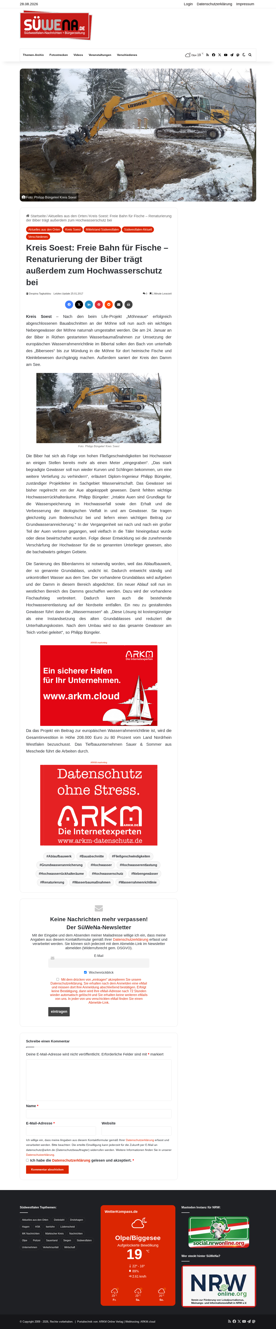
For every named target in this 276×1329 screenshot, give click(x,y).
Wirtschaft (69, 1247)
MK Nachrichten (31, 1233)
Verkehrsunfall (51, 1247)
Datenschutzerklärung (214, 4)
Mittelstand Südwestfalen (102, 229)
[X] (79, 305)
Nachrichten (76, 1233)
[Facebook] (69, 305)
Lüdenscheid (67, 1226)
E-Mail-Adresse (40, 1123)
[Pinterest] (99, 305)
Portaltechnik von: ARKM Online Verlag (100, 1321)
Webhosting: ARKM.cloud (140, 1321)
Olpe (24, 1240)
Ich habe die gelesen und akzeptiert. (82, 1160)
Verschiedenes (127, 54)
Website (109, 1123)
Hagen (25, 1226)
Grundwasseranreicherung (62, 865)
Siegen (67, 1240)
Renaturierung (53, 882)
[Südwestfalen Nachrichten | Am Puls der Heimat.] (56, 25)
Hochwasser (102, 865)
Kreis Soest (73, 229)
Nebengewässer (145, 873)
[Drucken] (128, 305)
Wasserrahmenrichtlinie (138, 882)
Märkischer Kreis (54, 1233)
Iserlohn (50, 1226)
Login (188, 4)
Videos (78, 54)
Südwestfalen (84, 1240)
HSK (37, 1226)
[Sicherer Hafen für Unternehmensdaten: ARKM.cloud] (98, 685)
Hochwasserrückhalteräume (62, 873)
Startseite (37, 216)
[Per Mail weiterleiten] (119, 305)
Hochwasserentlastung (139, 865)
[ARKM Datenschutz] (98, 805)
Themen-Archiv (33, 54)
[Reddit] (109, 305)
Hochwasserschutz (108, 873)
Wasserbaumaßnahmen (92, 882)
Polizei (36, 1240)
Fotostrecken (59, 54)
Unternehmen (29, 1247)
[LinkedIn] (89, 305)
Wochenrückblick (101, 972)
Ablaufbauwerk (60, 856)
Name (32, 1106)
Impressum (245, 4)
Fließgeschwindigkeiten (132, 856)
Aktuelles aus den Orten (67, 216)
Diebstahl (59, 1219)
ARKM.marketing (99, 642)
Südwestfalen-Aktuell (138, 229)
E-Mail (98, 955)
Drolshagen (76, 1219)
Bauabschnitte (92, 856)
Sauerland (52, 1240)
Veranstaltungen (100, 54)
